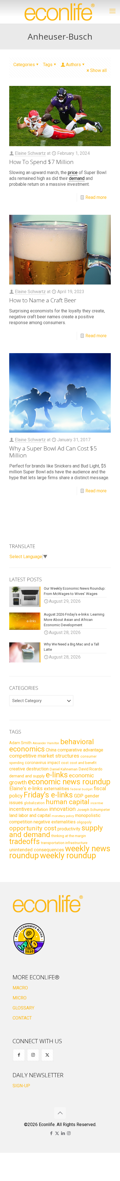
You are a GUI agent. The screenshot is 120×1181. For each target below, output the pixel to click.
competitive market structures (44, 756)
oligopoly (84, 822)
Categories (24, 64)
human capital (67, 802)
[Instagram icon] (69, 1133)
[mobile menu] (112, 11)
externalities (56, 788)
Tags (47, 64)
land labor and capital (30, 815)
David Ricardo (90, 769)
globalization (34, 803)
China (51, 750)
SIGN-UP (21, 1085)
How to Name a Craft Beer (42, 300)
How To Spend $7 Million (41, 162)
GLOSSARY (23, 1008)
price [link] (73, 172)
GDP (78, 796)
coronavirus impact (42, 762)
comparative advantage (80, 750)
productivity (68, 828)
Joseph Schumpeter (93, 809)
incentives (20, 809)
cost (65, 763)
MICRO (20, 998)
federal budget (81, 789)
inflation (40, 809)
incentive (96, 803)
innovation (62, 809)
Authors (73, 64)
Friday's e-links (48, 794)
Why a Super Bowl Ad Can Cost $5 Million (53, 451)
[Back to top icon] (60, 1113)
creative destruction (29, 769)
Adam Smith (20, 743)
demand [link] (77, 178)
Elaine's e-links (26, 788)
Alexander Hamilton (46, 743)
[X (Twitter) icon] (57, 1133)
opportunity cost (32, 828)
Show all (98, 70)
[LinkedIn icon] (63, 1133)
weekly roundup (68, 855)
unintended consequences (36, 849)
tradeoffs (24, 841)
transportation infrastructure (64, 842)
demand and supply (27, 776)
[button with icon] (19, 1055)
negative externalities (54, 822)
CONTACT (22, 1018)
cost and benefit (83, 763)
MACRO (20, 987)
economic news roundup (69, 781)
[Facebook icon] (51, 1133)
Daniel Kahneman (64, 769)
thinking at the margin (68, 836)
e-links (57, 774)
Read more (96, 197)
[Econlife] (60, 12)
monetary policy (63, 816)
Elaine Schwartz (30, 153)
